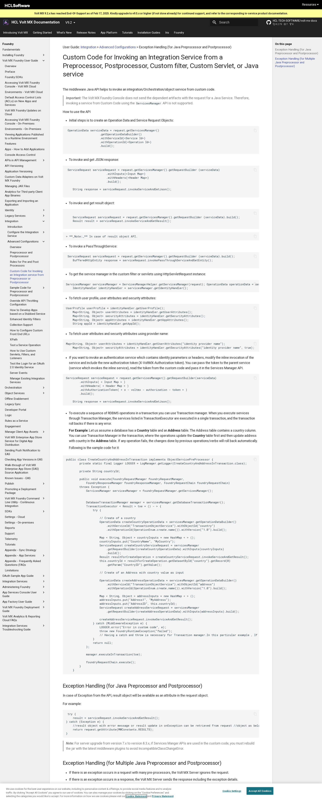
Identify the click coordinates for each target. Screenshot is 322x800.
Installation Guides (149, 32)
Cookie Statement (136, 796)
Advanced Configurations (117, 47)
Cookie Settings (231, 790)
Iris (167, 32)
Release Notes (86, 32)
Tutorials (127, 32)
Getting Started (42, 32)
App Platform (109, 32)
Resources (309, 4)
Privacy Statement (162, 796)
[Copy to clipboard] (255, 130)
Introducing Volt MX (15, 32)
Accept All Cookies (260, 790)
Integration (88, 47)
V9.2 (68, 22)
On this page (283, 44)
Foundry (179, 32)
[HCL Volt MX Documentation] (6, 22)
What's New (64, 32)
